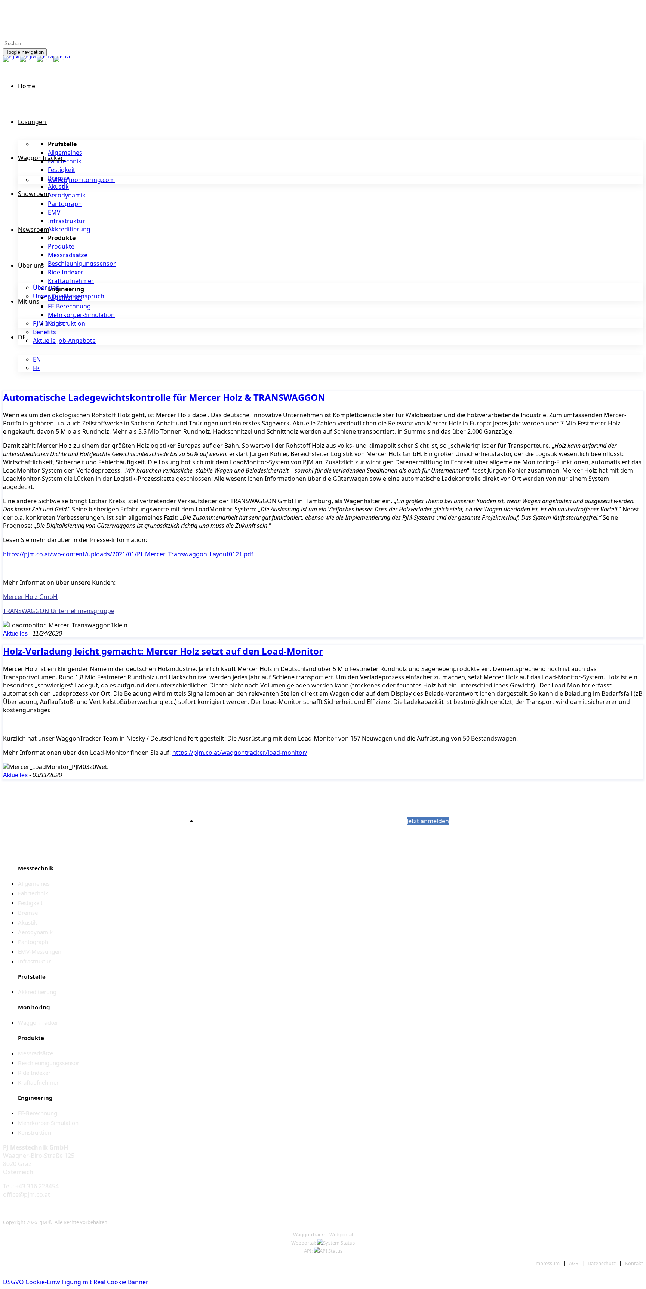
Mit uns (28, 301)
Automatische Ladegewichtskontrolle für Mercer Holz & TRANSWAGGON (164, 397)
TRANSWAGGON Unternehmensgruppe (58, 611)
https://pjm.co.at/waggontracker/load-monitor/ (239, 752)
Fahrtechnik (64, 161)
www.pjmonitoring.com (81, 180)
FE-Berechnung (69, 306)
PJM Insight (49, 323)
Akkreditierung (69, 229)
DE (22, 337)
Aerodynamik (67, 195)
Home (26, 86)
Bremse (28, 912)
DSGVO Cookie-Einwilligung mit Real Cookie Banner (75, 1282)
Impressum (547, 1263)
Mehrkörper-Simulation (81, 315)
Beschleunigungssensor (82, 263)
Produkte (61, 246)
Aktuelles (15, 633)
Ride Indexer (65, 272)
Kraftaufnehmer (71, 281)
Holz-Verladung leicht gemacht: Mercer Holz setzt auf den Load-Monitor (163, 651)
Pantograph (65, 204)
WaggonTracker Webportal (323, 1234)
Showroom (33, 194)
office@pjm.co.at (26, 1194)
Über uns (31, 265)
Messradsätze (67, 255)
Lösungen (32, 122)
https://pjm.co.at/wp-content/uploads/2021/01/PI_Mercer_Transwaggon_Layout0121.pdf (128, 554)
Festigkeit (61, 170)
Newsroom (33, 229)
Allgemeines (65, 152)
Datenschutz (602, 1263)
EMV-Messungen (39, 951)
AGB (573, 1263)
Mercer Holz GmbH (30, 597)
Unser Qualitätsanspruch (68, 296)
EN (37, 359)
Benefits (44, 332)
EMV (54, 212)
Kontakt (634, 1263)
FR (36, 368)
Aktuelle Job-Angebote (64, 340)
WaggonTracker (40, 158)
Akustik (58, 186)
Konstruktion (66, 323)
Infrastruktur (66, 221)
